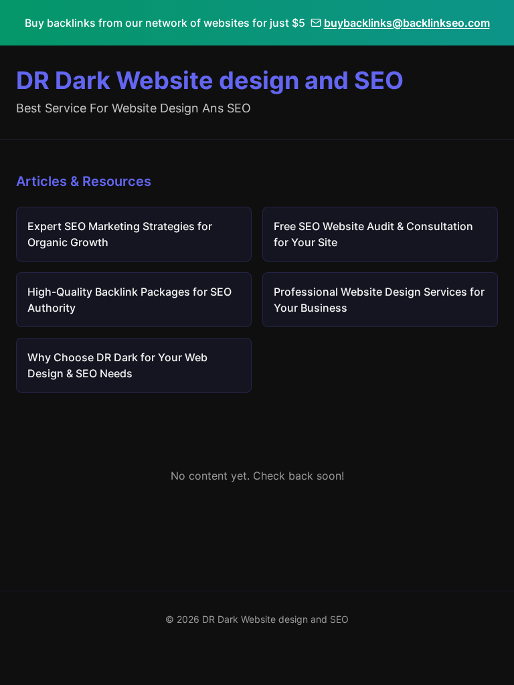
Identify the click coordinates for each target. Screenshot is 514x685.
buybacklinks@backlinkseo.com (407, 22)
